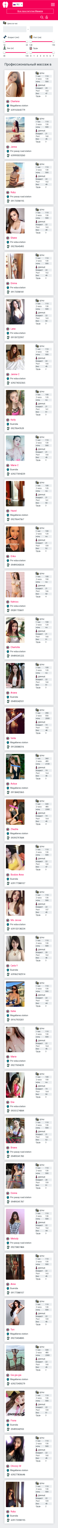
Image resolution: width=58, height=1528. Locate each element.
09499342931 (17, 701)
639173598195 (18, 1520)
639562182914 (18, 974)
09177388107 (17, 1292)
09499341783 (17, 1156)
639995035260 (18, 155)
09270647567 (17, 519)
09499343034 (17, 564)
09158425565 (17, 792)
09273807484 (17, 1247)
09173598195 (17, 201)
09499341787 (17, 1201)
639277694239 (18, 473)
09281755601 (17, 610)
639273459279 (18, 1383)
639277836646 (18, 1474)
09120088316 (17, 746)
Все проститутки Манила (30, 11)
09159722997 (17, 337)
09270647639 (17, 428)
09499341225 (17, 655)
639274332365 (18, 383)
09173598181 (17, 292)
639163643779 (18, 110)
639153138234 (18, 928)
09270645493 (17, 246)
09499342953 (17, 1429)
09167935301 (17, 1019)
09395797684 (17, 837)
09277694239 (17, 1065)
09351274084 (17, 1110)
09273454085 (17, 1338)
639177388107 (18, 883)
